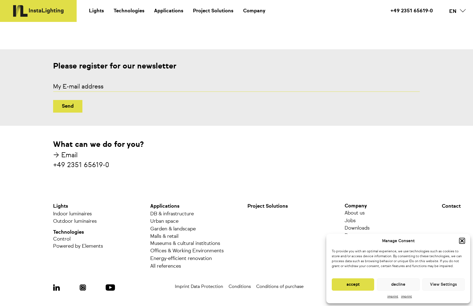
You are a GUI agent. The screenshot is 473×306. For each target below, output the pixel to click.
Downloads (357, 228)
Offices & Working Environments (187, 250)
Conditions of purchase (280, 287)
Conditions (240, 287)
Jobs (350, 220)
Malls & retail (164, 236)
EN (452, 11)
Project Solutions (213, 10)
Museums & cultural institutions (185, 243)
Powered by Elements (78, 246)
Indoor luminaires (72, 213)
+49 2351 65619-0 (411, 10)
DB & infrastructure (172, 213)
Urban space (164, 221)
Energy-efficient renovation (181, 258)
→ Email (65, 155)
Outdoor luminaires (75, 221)
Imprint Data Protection (199, 287)
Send (68, 106)
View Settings (443, 284)
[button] (462, 241)
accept (353, 284)
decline (398, 284)
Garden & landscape (173, 229)
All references (165, 266)
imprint (392, 296)
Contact (451, 206)
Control (62, 239)
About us (355, 213)
